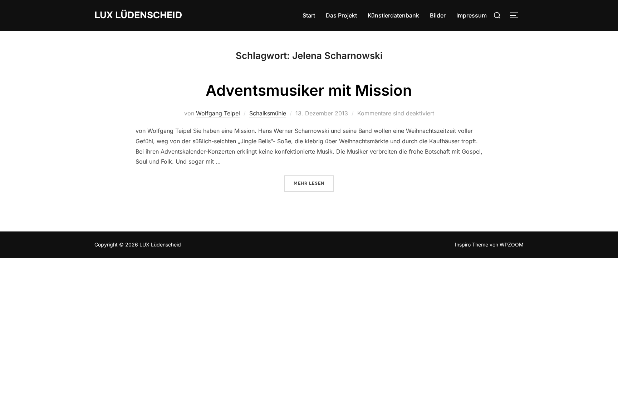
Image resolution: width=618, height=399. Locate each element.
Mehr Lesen (314, 183)
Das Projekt (341, 15)
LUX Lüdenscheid (138, 15)
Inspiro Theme (471, 244)
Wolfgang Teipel (218, 113)
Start (309, 15)
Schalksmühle (267, 113)
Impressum (471, 15)
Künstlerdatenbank (393, 15)
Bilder (438, 15)
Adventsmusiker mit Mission (309, 90)
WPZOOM (512, 244)
